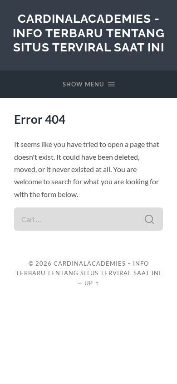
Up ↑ (92, 283)
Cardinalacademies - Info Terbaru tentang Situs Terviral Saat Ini (89, 32)
